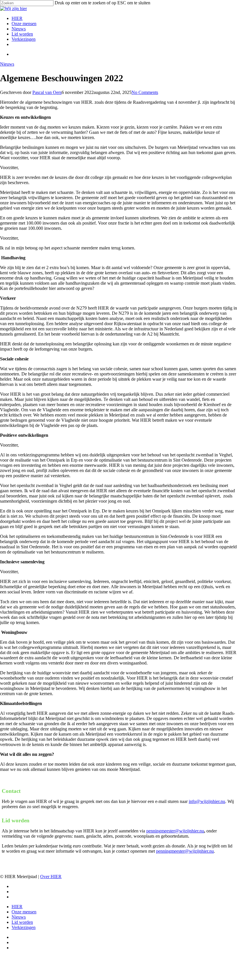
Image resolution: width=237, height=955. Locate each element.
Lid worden (22, 922)
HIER (17, 906)
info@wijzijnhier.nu (207, 801)
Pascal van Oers (47, 92)
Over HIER (51, 876)
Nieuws (7, 64)
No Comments (145, 92)
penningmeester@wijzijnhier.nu (175, 830)
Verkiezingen (24, 927)
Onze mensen (24, 911)
